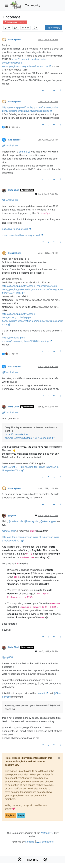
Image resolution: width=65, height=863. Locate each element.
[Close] (59, 757)
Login (21, 815)
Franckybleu (14, 39)
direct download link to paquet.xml (21, 235)
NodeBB (29, 841)
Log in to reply (53, 27)
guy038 (12, 515)
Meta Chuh (13, 190)
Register (10, 815)
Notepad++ (47, 833)
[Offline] (5, 39)
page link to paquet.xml (15, 228)
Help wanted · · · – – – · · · (16, 22)
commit (23, 151)
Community (32, 5)
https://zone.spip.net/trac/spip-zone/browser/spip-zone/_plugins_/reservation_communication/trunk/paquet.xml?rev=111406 (32, 289)
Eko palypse (14, 139)
